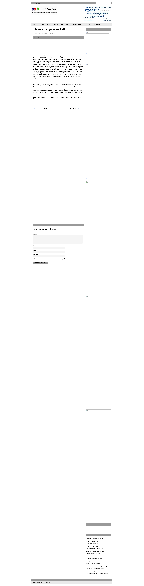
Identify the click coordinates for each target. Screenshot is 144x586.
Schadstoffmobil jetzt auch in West (94, 548)
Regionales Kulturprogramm (93, 546)
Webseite (35, 254)
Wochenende (77, 24)
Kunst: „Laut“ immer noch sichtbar (94, 561)
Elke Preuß (44, 33)
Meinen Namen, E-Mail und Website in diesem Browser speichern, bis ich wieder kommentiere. (58, 259)
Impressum (97, 24)
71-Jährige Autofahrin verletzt (93, 541)
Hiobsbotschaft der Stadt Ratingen (94, 556)
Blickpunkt (87, 24)
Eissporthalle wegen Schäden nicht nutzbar (96, 571)
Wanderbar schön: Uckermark (93, 563)
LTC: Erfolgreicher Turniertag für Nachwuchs (97, 573)
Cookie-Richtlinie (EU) (106, 579)
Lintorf (42, 24)
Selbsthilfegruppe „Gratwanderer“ (94, 553)
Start (35, 24)
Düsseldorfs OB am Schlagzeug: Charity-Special (97, 566)
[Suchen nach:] (103, 3)
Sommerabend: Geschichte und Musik (95, 551)
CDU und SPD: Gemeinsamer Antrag (95, 568)
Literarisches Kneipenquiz (92, 543)
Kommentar (36, 234)
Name (34, 245)
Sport (49, 24)
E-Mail (34, 250)
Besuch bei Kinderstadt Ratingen (94, 558)
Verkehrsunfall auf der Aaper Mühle (94, 538)
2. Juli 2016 (37, 33)
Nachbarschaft (58, 24)
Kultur (68, 24)
